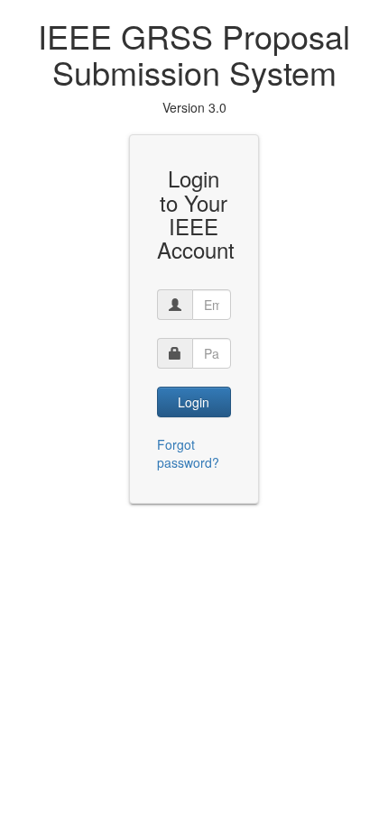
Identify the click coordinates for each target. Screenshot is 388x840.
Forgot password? (188, 453)
